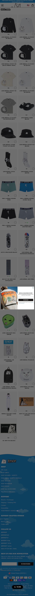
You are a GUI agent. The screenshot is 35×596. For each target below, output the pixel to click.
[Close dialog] (33, 287)
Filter (19, 587)
